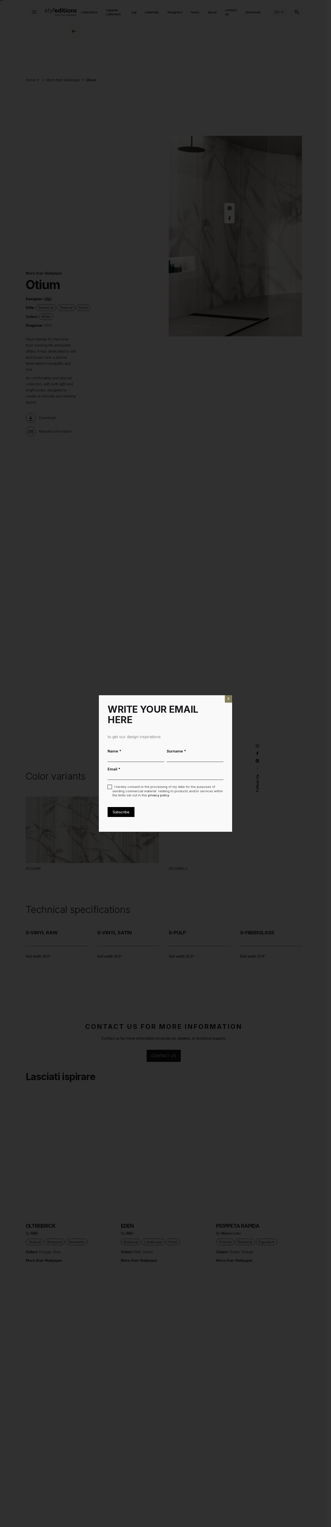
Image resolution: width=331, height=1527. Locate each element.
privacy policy (158, 795)
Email (114, 769)
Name (114, 751)
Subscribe (121, 812)
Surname (176, 751)
